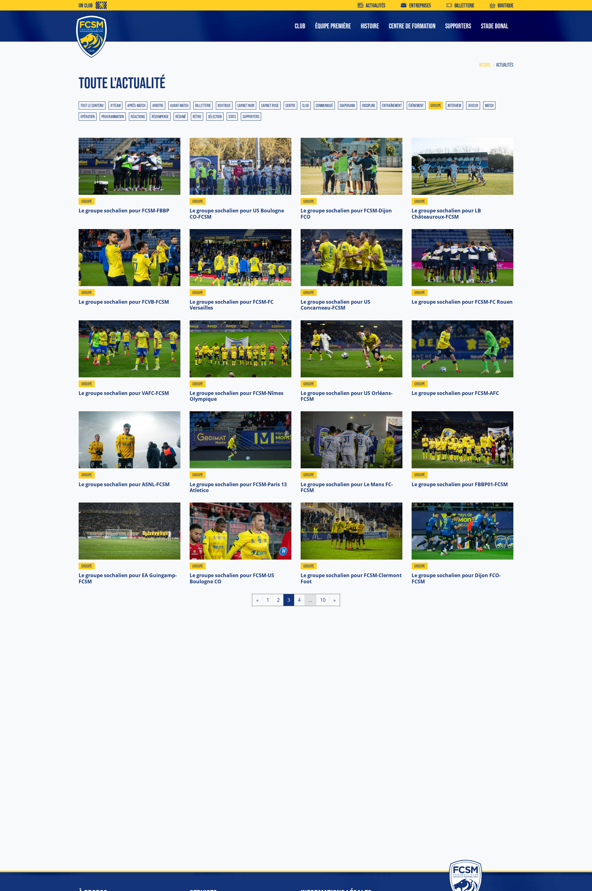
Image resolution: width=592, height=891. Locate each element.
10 (323, 600)
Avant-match (179, 105)
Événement (416, 105)
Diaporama (347, 105)
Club (305, 105)
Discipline (368, 105)
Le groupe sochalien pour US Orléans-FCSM (347, 396)
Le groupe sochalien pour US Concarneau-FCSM (335, 304)
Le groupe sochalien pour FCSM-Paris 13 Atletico (238, 487)
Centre (290, 105)
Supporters (251, 116)
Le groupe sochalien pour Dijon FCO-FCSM (456, 578)
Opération (87, 116)
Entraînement (392, 105)
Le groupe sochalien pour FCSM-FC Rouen (462, 301)
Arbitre (157, 105)
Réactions (138, 116)
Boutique (224, 105)
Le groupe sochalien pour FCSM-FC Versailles (231, 304)
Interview (454, 105)
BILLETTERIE (464, 5)
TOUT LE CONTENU (92, 105)
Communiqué (324, 105)
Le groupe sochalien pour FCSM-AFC (455, 393)
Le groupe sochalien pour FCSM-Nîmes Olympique (236, 396)
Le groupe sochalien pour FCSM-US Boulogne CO (232, 578)
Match (489, 105)
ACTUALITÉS (375, 5)
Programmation (112, 116)
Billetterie (203, 105)
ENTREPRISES (420, 5)
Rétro (197, 116)
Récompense (160, 116)
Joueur (473, 105)
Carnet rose (270, 105)
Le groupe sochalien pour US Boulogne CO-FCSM (237, 213)
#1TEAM (115, 105)
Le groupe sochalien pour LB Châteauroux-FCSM (446, 213)
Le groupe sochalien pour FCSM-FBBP (124, 210)
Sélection (215, 116)
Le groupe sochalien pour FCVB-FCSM (124, 301)
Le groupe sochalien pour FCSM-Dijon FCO (346, 213)
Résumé (180, 116)
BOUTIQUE (505, 5)
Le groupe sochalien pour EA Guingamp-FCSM (128, 578)
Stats (232, 116)
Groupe (435, 105)
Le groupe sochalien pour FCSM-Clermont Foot (351, 578)
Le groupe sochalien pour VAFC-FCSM (124, 393)
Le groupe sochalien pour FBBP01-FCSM (460, 484)
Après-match (136, 105)
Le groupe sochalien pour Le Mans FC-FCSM (347, 487)
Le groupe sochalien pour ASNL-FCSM (124, 484)
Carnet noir (245, 105)
